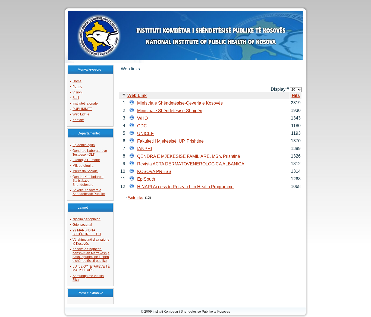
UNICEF (145, 133)
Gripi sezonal (82, 225)
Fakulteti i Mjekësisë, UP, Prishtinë (170, 141)
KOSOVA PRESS (154, 171)
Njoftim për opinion (86, 219)
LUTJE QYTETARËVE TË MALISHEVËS (91, 268)
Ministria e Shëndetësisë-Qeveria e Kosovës (180, 103)
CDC (142, 126)
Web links (135, 198)
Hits (296, 95)
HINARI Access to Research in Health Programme (185, 186)
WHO (142, 118)
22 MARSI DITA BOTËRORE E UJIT (87, 232)
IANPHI (144, 148)
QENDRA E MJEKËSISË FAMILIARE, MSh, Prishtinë (188, 156)
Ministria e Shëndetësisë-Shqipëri (169, 110)
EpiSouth (146, 179)
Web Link (137, 95)
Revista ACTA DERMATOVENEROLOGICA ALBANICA (190, 164)
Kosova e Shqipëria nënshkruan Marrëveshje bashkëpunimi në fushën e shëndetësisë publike (91, 255)
